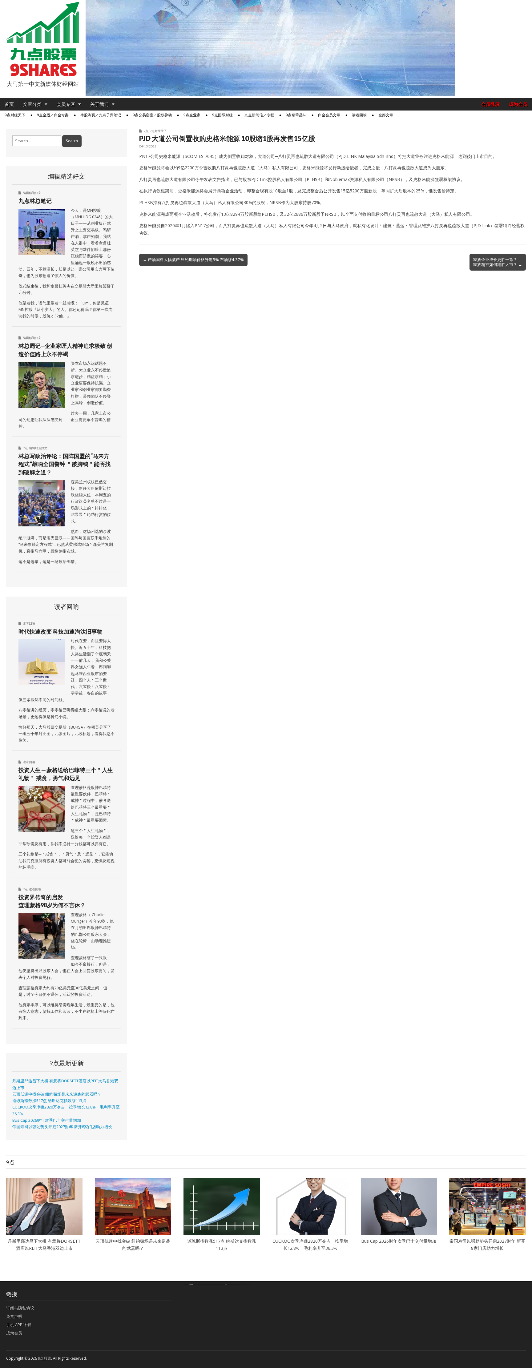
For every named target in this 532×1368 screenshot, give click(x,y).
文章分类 (32, 104)
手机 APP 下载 (18, 1324)
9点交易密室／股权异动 (152, 115)
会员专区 (66, 104)
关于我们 (99, 104)
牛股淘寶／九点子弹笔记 (100, 115)
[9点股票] (43, 39)
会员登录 (490, 104)
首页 (9, 104)
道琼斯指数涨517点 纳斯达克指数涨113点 (49, 1100)
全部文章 (385, 115)
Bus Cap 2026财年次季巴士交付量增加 (46, 1120)
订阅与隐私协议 (20, 1308)
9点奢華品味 (296, 115)
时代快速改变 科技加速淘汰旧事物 (60, 631)
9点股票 (44, 1358)
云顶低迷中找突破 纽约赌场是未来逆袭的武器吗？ (56, 1094)
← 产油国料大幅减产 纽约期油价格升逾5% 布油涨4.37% (193, 259)
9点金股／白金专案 (53, 115)
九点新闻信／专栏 (259, 115)
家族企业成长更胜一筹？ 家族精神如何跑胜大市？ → (497, 262)
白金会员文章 (329, 115)
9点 (145, 131)
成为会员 (518, 104)
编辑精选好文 (32, 193)
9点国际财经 (222, 115)
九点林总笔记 (35, 200)
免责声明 (14, 1316)
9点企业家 (191, 115)
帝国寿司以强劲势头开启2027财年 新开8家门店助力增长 (62, 1126)
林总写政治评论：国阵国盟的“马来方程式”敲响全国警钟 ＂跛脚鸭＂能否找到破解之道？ (64, 464)
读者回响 (359, 115)
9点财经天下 (15, 115)
